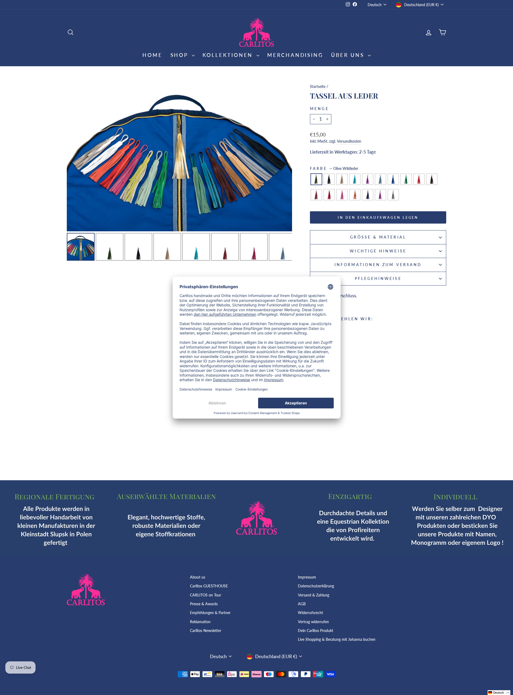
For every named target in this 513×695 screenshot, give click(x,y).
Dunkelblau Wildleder (367, 194)
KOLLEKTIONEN (229, 55)
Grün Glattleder (406, 179)
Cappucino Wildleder (342, 179)
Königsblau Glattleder (393, 179)
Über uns (348, 55)
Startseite (317, 86)
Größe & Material (378, 237)
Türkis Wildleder (354, 179)
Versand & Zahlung (313, 595)
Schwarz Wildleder (329, 179)
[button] (499, 692)
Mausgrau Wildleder (393, 194)
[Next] (284, 156)
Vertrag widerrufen (313, 621)
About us (197, 577)
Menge (319, 109)
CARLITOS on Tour (205, 595)
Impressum (307, 577)
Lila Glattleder (380, 194)
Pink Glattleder (329, 194)
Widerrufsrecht (310, 612)
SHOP (180, 55)
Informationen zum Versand (378, 265)
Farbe (334, 168)
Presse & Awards (204, 604)
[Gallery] (179, 171)
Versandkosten (349, 141)
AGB (302, 604)
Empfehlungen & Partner (210, 612)
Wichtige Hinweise (378, 251)
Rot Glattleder (419, 179)
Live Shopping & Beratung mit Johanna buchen (336, 639)
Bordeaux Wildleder (316, 194)
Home (152, 55)
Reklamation (200, 621)
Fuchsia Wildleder (367, 179)
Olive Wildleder (316, 179)
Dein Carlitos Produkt (315, 630)
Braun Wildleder (431, 179)
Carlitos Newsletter (205, 630)
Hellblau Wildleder (380, 179)
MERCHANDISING (295, 55)
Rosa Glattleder (342, 194)
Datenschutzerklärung (316, 586)
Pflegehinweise (378, 278)
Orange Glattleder (354, 194)
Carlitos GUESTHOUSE (209, 586)
